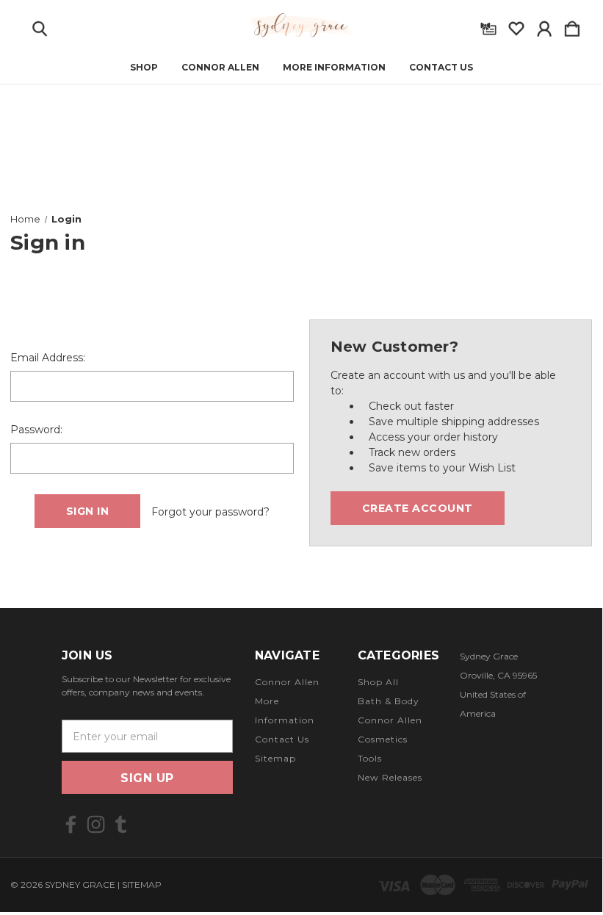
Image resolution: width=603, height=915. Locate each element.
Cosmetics (383, 739)
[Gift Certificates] (488, 25)
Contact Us (441, 67)
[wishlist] (516, 25)
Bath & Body (388, 700)
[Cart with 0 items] (572, 25)
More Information (334, 67)
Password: (36, 429)
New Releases (390, 777)
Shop (144, 67)
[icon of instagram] (96, 824)
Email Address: (47, 357)
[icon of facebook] (71, 824)
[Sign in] (544, 25)
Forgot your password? (210, 511)
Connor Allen (220, 67)
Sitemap (275, 758)
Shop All (378, 681)
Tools (370, 758)
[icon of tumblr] (121, 824)
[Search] (40, 25)
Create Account (417, 508)
